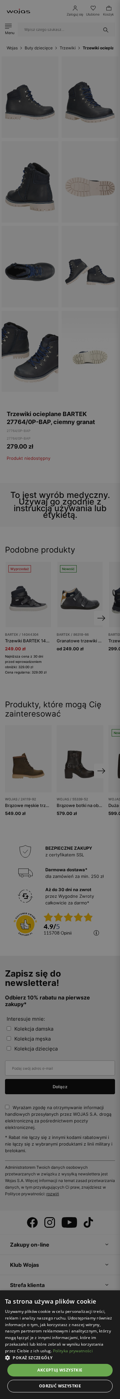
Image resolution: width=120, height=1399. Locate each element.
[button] (60, 1357)
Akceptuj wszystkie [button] (59, 1370)
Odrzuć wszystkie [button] (60, 1386)
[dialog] (60, 699)
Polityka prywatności (73, 1351)
